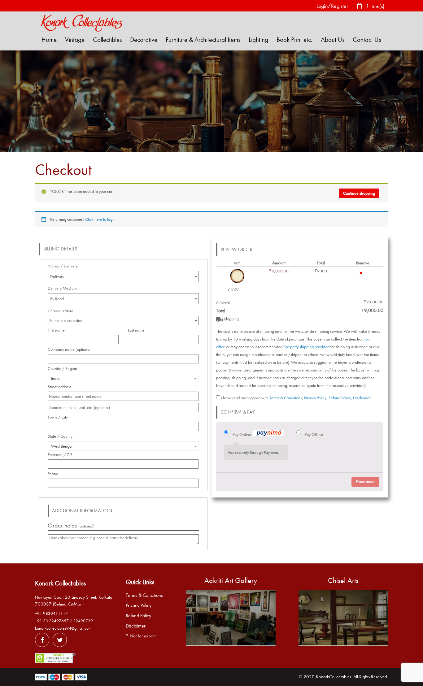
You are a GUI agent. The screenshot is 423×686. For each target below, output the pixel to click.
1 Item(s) (374, 6)
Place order (365, 481)
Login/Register (332, 6)
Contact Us (367, 39)
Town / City (59, 417)
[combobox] (123, 378)
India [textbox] (55, 378)
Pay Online (242, 434)
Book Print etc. (294, 39)
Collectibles (107, 39)
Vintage (75, 39)
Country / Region (64, 368)
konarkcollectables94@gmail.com (63, 628)
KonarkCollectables (333, 676)
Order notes (71, 525)
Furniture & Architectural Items (203, 39)
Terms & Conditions (285, 398)
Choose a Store (61, 311)
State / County (62, 436)
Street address (61, 386)
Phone (55, 473)
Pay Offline (314, 434)
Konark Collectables (60, 583)
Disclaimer (362, 398)
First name (58, 330)
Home (49, 39)
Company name (70, 349)
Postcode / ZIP (62, 454)
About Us (332, 39)
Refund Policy (340, 398)
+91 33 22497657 (52, 620)
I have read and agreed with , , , (296, 398)
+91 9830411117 (51, 613)
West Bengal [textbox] (61, 446)
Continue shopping (359, 193)
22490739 (83, 620)
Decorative (143, 39)
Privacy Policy (315, 398)
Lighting (258, 39)
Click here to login (100, 219)
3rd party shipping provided (306, 347)
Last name (138, 330)
